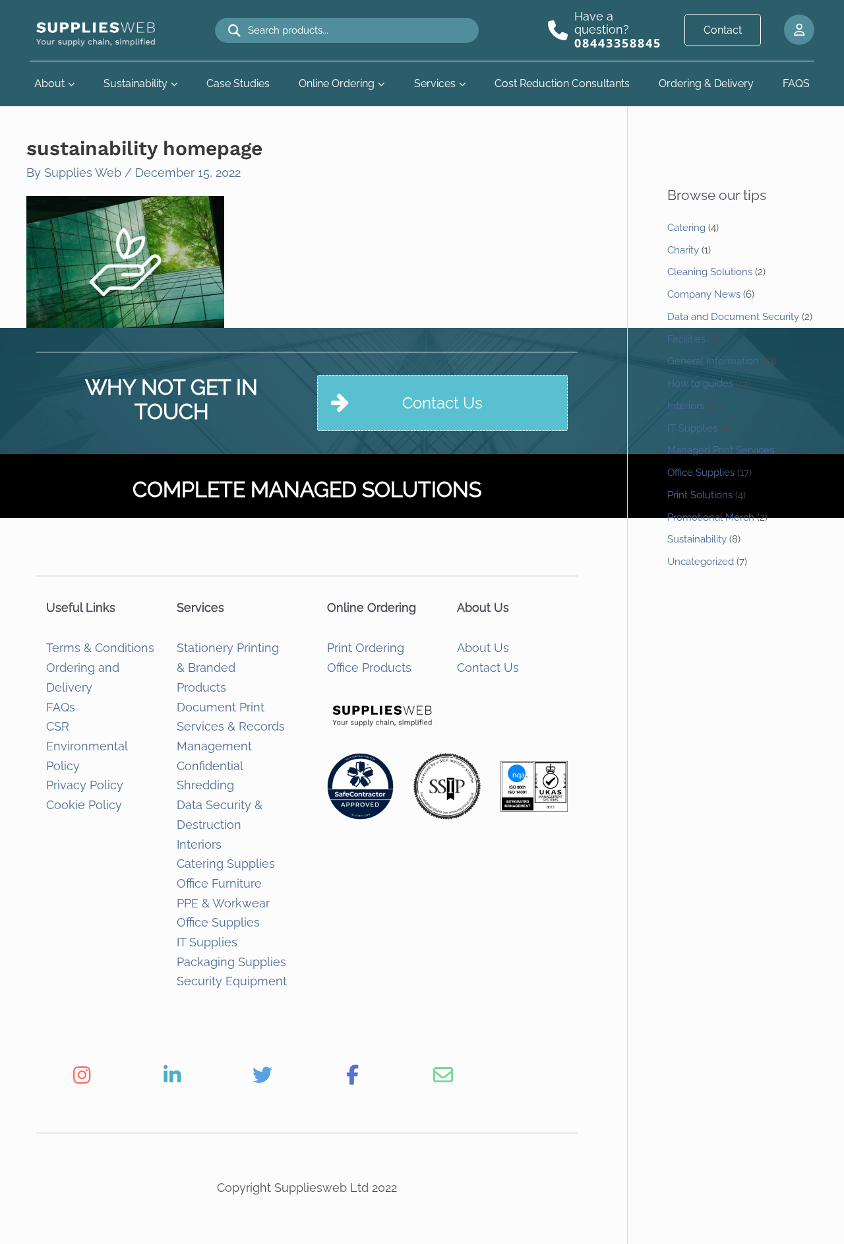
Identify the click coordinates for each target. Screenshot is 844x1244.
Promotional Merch (710, 517)
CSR (57, 726)
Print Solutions (700, 495)
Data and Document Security (733, 317)
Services (435, 83)
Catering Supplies (226, 863)
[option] (81, 1075)
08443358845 (617, 43)
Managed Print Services (720, 450)
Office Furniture (219, 883)
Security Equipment (232, 981)
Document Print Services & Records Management (231, 726)
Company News (703, 294)
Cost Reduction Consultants (562, 83)
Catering (686, 228)
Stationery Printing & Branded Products (228, 667)
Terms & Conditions (100, 648)
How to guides (700, 383)
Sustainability (135, 83)
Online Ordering (337, 83)
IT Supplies (207, 942)
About (49, 83)
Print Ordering (365, 648)
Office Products (369, 667)
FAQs (60, 707)
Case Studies (238, 83)
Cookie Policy (84, 805)
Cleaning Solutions (709, 272)
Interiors (199, 844)
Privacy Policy (84, 785)
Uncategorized (700, 562)
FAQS (796, 83)
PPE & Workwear (223, 903)
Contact (723, 30)
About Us (483, 648)
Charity (683, 250)
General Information (713, 361)
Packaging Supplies (231, 962)
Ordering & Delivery (706, 83)
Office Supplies (218, 922)
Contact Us (488, 667)
